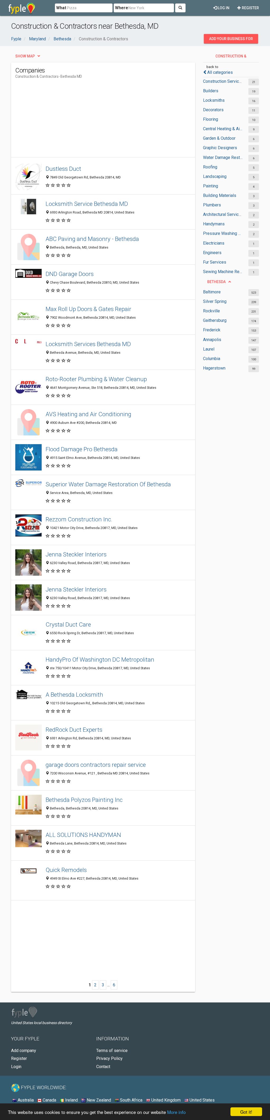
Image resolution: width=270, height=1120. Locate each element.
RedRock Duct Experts (74, 729)
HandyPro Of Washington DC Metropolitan (100, 659)
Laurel (208, 349)
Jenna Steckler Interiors (76, 554)
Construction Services (223, 81)
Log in (223, 8)
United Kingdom (165, 1100)
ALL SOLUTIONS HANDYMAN (83, 834)
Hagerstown (214, 368)
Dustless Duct (63, 168)
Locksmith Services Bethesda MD (88, 344)
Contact (103, 1066)
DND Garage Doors (70, 273)
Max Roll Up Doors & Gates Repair (88, 309)
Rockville (211, 310)
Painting (210, 185)
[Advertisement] (111, 120)
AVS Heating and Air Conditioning (88, 414)
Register (250, 8)
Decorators (213, 109)
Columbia (211, 358)
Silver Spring (214, 301)
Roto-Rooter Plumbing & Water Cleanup (96, 379)
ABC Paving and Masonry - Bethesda (92, 238)
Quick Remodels (66, 869)
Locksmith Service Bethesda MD (87, 203)
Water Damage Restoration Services (223, 157)
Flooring (210, 119)
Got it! (246, 1111)
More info (176, 1112)
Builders (210, 90)
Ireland (71, 1100)
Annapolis (212, 339)
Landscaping (214, 176)
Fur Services (214, 262)
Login (16, 1066)
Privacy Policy (109, 1058)
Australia (25, 1100)
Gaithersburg (214, 320)
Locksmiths (214, 100)
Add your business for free (231, 40)
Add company (23, 1050)
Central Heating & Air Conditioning (223, 128)
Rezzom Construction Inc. (79, 519)
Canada (49, 1100)
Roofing (210, 166)
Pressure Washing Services (223, 233)
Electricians (213, 243)
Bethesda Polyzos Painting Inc (84, 799)
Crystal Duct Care (68, 624)
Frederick (211, 329)
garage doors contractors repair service (96, 764)
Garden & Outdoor (219, 138)
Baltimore (212, 291)
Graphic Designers (220, 147)
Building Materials (219, 195)
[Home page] (21, 7)
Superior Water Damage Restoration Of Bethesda (108, 484)
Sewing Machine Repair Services (223, 271)
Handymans (214, 223)
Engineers (212, 252)
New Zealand (98, 1100)
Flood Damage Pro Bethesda (82, 449)
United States (202, 1100)
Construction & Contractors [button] (230, 57)
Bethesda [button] (216, 282)
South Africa (130, 1100)
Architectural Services (223, 214)
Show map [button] (25, 56)
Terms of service (112, 1050)
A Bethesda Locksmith (74, 694)
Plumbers (212, 204)
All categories (220, 72)
